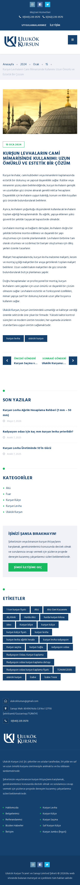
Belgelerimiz (12, 813)
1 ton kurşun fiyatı (16, 609)
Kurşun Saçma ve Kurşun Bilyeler (27, 361)
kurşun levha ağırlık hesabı (21, 639)
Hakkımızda (12, 807)
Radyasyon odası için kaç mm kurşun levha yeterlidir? (38, 431)
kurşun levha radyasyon (56, 639)
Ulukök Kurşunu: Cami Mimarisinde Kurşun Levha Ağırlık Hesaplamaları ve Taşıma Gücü (59, 361)
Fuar (8, 494)
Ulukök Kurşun (11, 310)
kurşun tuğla (36, 647)
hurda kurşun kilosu (54, 617)
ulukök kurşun (36, 338)
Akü (8, 488)
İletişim (55, 25)
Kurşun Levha (14, 506)
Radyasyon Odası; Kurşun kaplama (25, 655)
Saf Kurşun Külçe (52, 825)
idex (9, 625)
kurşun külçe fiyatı (16, 632)
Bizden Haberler (14, 825)
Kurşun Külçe (13, 500)
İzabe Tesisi (50, 677)
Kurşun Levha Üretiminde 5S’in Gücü (27, 448)
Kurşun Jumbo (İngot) (54, 832)
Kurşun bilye (26, 625)
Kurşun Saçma (50, 819)
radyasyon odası (60, 647)
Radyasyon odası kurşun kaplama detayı (28, 662)
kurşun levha (13, 338)
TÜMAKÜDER (64, 670)
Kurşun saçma (14, 647)
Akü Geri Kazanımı (57, 609)
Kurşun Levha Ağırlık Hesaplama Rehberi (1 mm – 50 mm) (37, 413)
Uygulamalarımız (34, 25)
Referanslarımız (14, 819)
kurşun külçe (48, 625)
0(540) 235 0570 (31, 17)
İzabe (33, 677)
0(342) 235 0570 (54, 17)
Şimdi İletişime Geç (28, 567)
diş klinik (11, 617)
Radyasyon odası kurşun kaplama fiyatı (28, 670)
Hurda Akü (30, 617)
